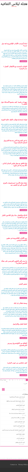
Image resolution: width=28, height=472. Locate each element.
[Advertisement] (14, 25)
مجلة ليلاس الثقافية (14, 4)
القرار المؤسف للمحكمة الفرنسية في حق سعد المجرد (13, 430)
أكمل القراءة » (23, 61)
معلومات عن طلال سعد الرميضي (18, 417)
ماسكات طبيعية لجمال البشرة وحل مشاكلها (16, 401)
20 (9, 380)
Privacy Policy (23, 464)
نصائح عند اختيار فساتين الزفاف (18, 409)
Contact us (13, 464)
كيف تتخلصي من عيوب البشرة (17, 363)
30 (6, 381)
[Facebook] (14, 470)
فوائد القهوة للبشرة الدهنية (19, 425)
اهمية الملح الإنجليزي (20, 405)
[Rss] (15, 470)
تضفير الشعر (23, 284)
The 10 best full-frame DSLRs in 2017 (17, 413)
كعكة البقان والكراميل (20, 324)
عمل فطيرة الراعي (21, 438)
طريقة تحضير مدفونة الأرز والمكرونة (17, 396)
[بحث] (3, 389)
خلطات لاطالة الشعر (20, 434)
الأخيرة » (25, 383)
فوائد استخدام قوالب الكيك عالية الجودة (14, 119)
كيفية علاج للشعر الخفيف (19, 421)
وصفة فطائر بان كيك (20, 303)
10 (12, 380)
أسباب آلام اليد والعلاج (20, 442)
